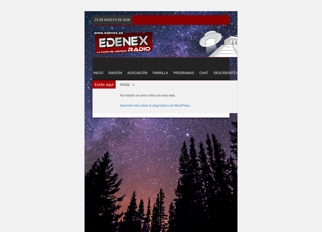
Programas (183, 73)
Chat (203, 73)
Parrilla (160, 73)
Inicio (98, 73)
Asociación (137, 73)
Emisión (115, 73)
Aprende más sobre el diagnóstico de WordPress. (155, 105)
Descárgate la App (231, 73)
